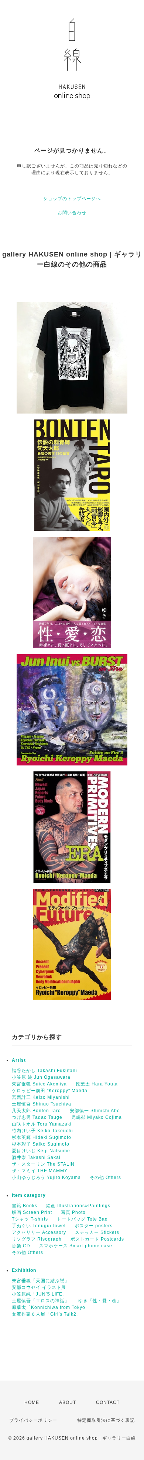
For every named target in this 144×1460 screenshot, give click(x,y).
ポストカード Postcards (97, 1239)
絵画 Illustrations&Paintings (78, 1205)
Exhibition (24, 1270)
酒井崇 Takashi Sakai (36, 1157)
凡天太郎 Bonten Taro (36, 1110)
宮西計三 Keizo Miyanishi (41, 1097)
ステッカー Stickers (97, 1232)
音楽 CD (21, 1245)
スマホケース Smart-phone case (75, 1245)
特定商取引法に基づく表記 (106, 1420)
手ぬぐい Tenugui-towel (39, 1225)
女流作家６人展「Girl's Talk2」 (46, 1314)
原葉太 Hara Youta (97, 1084)
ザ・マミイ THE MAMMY (40, 1170)
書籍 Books (24, 1205)
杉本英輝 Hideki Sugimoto (41, 1137)
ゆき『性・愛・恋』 (99, 1300)
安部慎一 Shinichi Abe (95, 1110)
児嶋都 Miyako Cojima (96, 1117)
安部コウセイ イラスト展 (39, 1287)
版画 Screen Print (32, 1212)
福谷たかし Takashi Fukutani (44, 1070)
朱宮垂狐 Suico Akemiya (39, 1084)
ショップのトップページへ (72, 198)
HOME (31, 1402)
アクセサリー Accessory (39, 1232)
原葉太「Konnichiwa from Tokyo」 (51, 1307)
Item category (29, 1195)
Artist (19, 1060)
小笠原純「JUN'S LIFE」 (39, 1294)
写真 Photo (73, 1212)
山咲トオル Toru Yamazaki (42, 1124)
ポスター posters (94, 1225)
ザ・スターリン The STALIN (43, 1164)
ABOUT (67, 1402)
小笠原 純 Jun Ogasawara (41, 1077)
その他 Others (105, 1177)
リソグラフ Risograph (37, 1239)
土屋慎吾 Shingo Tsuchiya (41, 1104)
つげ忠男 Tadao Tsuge (37, 1117)
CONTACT (108, 1402)
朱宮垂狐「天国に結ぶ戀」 (40, 1280)
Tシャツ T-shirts (30, 1219)
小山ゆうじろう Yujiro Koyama (46, 1177)
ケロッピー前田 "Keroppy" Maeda (50, 1090)
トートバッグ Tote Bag (82, 1219)
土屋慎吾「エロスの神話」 (40, 1300)
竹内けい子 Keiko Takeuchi (42, 1130)
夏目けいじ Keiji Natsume (41, 1150)
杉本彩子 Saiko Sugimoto (40, 1144)
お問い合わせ (72, 212)
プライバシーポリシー (33, 1420)
